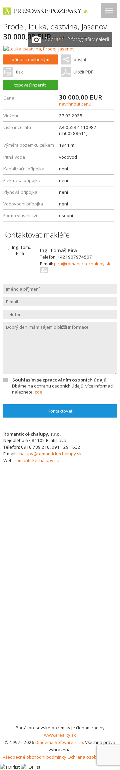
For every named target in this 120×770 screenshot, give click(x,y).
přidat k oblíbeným (30, 59)
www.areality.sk (60, 735)
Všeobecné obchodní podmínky (34, 757)
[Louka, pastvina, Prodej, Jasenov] (39, 49)
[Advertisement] (60, 660)
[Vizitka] (44, 270)
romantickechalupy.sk (37, 460)
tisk (19, 72)
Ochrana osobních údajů (92, 757)
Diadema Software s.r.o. (59, 742)
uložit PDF (83, 72)
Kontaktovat (60, 411)
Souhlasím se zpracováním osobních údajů (59, 380)
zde (38, 392)
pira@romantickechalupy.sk (82, 264)
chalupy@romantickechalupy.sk (49, 454)
